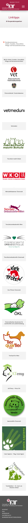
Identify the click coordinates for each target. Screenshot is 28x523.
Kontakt (5, 509)
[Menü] (22, 6)
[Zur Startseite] (11, 6)
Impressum (5, 513)
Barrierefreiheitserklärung (11, 517)
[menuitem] (12, 2)
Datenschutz (6, 515)
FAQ (3, 511)
